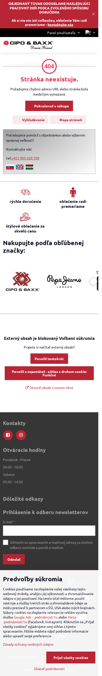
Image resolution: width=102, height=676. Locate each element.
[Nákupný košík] (80, 45)
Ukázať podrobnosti (49, 668)
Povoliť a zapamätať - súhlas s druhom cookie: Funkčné (49, 373)
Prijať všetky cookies (70, 657)
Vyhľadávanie (33, 119)
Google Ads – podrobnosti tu (36, 617)
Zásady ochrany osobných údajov (28, 644)
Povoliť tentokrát (49, 358)
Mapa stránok (70, 119)
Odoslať (14, 559)
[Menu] (92, 45)
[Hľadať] (69, 45)
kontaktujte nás (60, 24)
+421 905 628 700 (25, 158)
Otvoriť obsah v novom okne (51, 387)
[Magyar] (29, 168)
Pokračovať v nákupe (51, 106)
